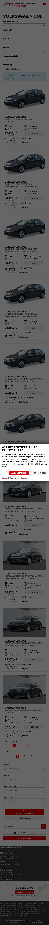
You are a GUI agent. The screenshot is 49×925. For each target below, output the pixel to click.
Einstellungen (38, 473)
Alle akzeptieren (19, 473)
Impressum (25, 478)
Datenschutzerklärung (10, 478)
